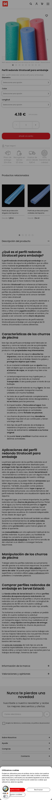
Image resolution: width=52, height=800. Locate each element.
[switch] (5, 796)
